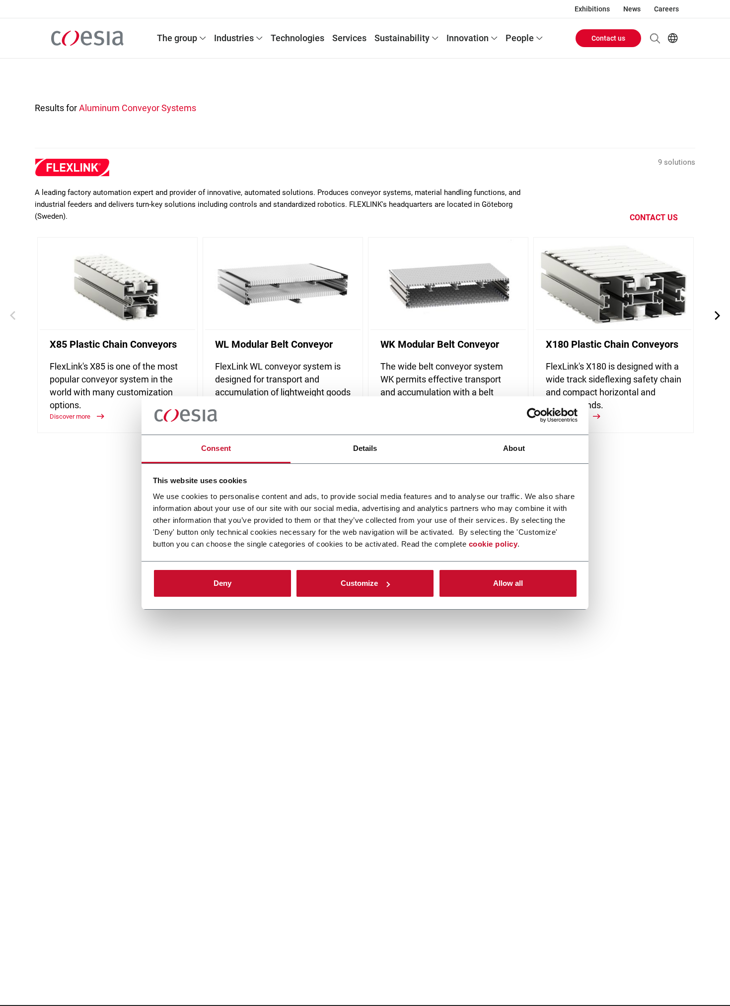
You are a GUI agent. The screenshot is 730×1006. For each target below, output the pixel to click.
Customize (359, 583)
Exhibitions (592, 9)
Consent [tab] (216, 448)
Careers (666, 9)
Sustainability (402, 38)
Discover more (71, 416)
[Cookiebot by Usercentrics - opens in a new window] (534, 415)
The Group (177, 38)
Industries (234, 38)
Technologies (297, 38)
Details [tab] (365, 448)
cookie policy (493, 544)
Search (655, 38)
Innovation (467, 38)
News (632, 9)
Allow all (508, 583)
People (520, 38)
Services (349, 38)
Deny (222, 583)
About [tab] (514, 448)
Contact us (608, 38)
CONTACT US (654, 217)
